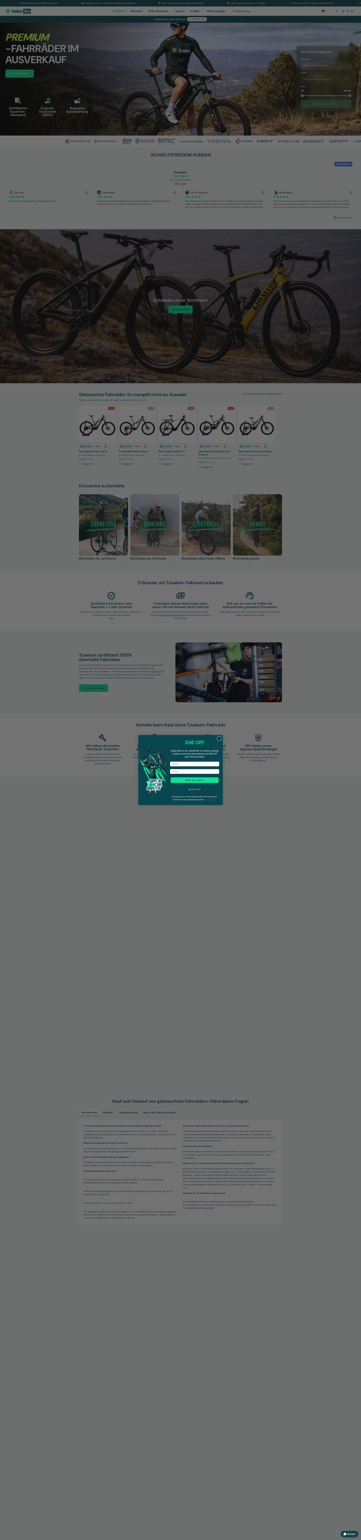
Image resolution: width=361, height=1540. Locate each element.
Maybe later (194, 789)
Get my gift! (194, 780)
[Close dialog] (219, 738)
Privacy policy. (210, 799)
